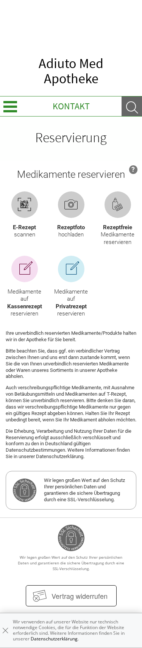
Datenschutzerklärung (54, 639)
